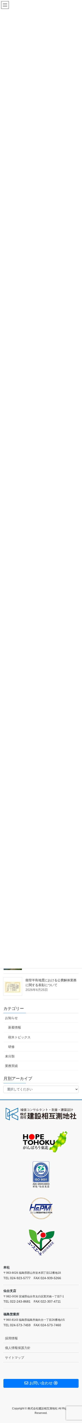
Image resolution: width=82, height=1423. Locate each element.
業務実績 (11, 1066)
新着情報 (14, 1027)
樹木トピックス (19, 1037)
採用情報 (11, 1338)
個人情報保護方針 (18, 1348)
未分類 (10, 1056)
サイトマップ (14, 1357)
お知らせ (11, 1018)
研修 (11, 1047)
